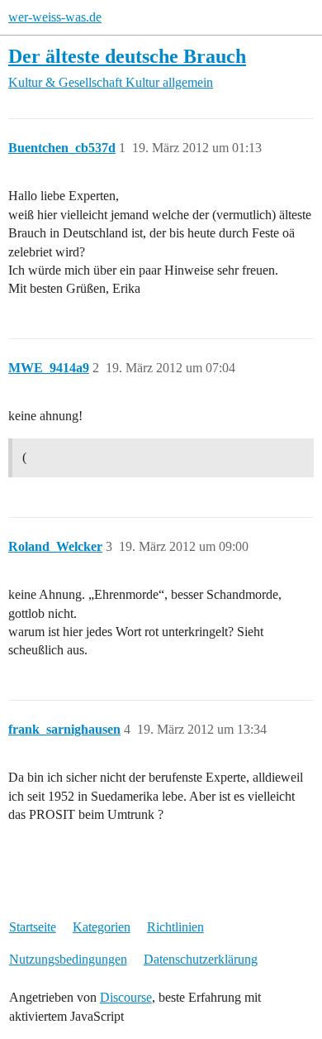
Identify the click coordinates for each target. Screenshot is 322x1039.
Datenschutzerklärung (201, 959)
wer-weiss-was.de (55, 17)
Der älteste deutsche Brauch (127, 56)
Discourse (126, 997)
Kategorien (101, 927)
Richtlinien (175, 927)
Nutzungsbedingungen (68, 959)
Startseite (32, 927)
